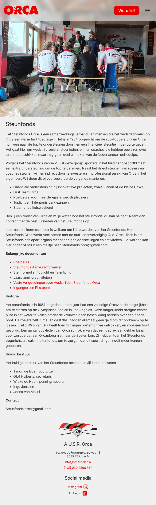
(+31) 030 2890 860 (78, 468)
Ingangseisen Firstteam (31, 288)
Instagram (75, 487)
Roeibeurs (21, 262)
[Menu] (147, 10)
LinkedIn (75, 493)
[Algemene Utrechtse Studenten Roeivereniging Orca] (21, 13)
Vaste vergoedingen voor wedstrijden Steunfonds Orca (56, 283)
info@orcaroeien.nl (78, 462)
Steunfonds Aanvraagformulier (37, 267)
